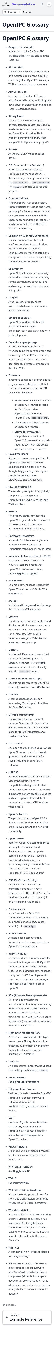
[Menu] (49, 4)
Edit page (11, 1304)
